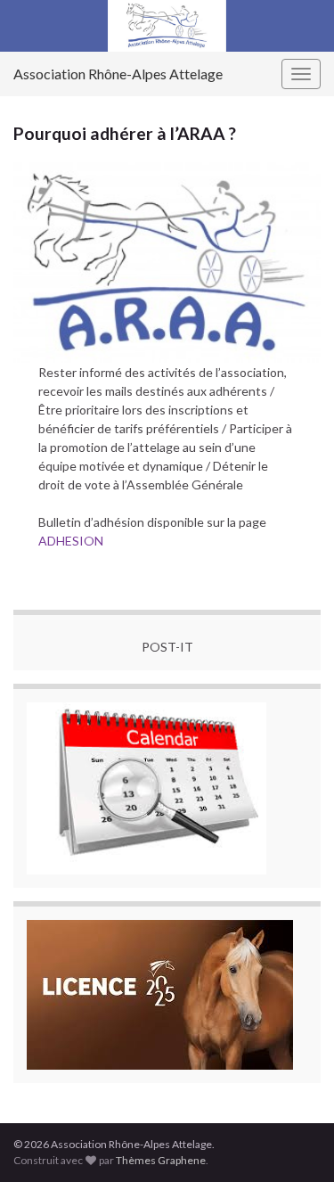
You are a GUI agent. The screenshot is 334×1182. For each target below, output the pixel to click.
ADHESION (70, 540)
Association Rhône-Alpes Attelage (118, 73)
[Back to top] (294, 1142)
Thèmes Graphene (161, 1160)
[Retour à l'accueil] (167, 26)
